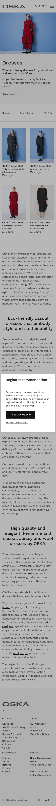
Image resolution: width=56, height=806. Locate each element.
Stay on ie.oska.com (17, 422)
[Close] (50, 378)
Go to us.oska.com (20, 414)
